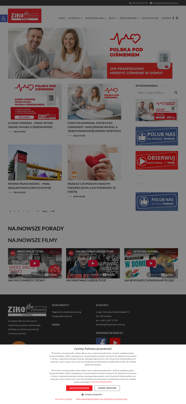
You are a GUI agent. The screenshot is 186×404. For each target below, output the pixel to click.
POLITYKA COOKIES (63, 399)
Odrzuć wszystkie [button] (107, 388)
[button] (93, 394)
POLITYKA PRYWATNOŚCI (101, 382)
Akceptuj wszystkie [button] (79, 388)
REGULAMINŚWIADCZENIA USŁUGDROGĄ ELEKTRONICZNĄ (101, 399)
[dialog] (93, 374)
